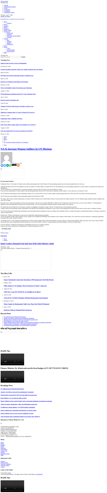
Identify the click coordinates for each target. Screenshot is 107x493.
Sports (5, 45)
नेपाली (5, 52)
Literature (9, 34)
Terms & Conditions (6, 464)
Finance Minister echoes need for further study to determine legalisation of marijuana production (27, 322)
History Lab (10, 33)
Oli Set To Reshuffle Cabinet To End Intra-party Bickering (16, 88)
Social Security (10, 51)
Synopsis (9, 37)
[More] (18, 165)
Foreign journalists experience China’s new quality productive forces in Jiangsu (22, 69)
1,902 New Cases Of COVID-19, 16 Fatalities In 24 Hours (22, 292)
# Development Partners (10, 6)
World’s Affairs (7, 30)
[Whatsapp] (10, 165)
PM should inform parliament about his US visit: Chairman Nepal (18, 94)
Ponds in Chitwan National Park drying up (18, 310)
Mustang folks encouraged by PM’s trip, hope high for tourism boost (21, 319)
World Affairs (4, 449)
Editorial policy (4, 462)
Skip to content (4, 1)
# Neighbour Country (9, 12)
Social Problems (11, 50)
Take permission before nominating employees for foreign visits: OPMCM (20, 416)
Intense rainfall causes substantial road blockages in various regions (18, 410)
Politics (5, 24)
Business (3, 445)
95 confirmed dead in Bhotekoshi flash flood (15, 317)
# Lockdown (7, 9)
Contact (2, 467)
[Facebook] (2, 165)
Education (6, 28)
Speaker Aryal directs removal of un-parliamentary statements (19, 318)
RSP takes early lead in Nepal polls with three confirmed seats (17, 75)
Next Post (4, 236)
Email (9, 473)
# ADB (5, 8)
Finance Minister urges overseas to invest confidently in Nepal (17, 413)
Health (5, 27)
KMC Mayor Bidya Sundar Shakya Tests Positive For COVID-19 (18, 124)
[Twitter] (4, 165)
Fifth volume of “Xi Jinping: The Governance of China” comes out (25, 286)
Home (5, 21)
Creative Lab (7, 31)
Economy (6, 26)
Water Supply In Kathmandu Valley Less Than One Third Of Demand (26, 304)
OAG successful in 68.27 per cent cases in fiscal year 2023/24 (16, 131)
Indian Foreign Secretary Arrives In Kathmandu (13, 63)
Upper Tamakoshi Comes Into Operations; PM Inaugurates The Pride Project (29, 280)
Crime (8, 48)
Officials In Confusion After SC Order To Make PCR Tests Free (18, 112)
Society (5, 47)
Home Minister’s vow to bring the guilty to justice (16, 321)
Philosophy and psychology (14, 36)
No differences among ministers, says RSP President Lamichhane (20, 325)
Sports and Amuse (5, 453)
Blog (8, 40)
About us (9, 23)
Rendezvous (10, 44)
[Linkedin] (7, 165)
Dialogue (9, 41)
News (5, 145)
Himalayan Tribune (5, 16)
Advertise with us (5, 465)
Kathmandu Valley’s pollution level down (11, 118)
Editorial (9, 43)
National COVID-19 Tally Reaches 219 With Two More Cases (17, 106)
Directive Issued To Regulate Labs (10, 100)
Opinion (6, 38)
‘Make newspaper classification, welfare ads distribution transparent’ (21, 324)
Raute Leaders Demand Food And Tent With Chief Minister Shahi (27, 244)
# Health (6, 5)
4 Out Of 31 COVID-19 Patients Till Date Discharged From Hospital (26, 298)
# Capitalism (7, 11)
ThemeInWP (39, 474)
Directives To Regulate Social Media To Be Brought (14, 81)
